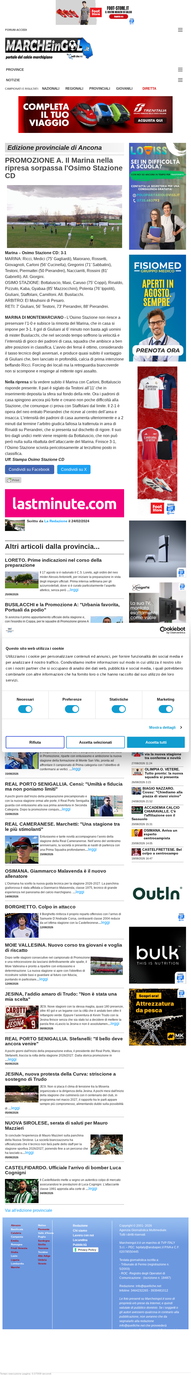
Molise (42, 1225)
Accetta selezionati (95, 742)
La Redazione (56, 521)
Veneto (42, 1263)
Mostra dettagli (162, 727)
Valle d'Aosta (46, 1233)
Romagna (16, 1244)
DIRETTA (149, 88)
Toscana (43, 1248)
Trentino (43, 1252)
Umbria (42, 1259)
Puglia (42, 1236)
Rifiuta (35, 742)
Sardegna (44, 1240)
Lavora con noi (83, 1235)
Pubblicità (80, 1245)
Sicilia (42, 1244)
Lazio (14, 1255)
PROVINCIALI (99, 88)
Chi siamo (80, 1230)
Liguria (15, 1259)
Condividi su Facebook (29, 469)
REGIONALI (74, 88)
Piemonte (43, 1229)
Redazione (80, 1225)
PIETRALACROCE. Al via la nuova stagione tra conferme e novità (163, 754)
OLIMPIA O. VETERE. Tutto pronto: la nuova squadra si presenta (164, 773)
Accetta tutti (156, 742)
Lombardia (17, 1263)
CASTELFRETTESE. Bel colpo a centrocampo (162, 851)
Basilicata (17, 1229)
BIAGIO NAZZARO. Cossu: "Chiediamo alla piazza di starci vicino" (163, 792)
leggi (74, 590)
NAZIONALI (50, 88)
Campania (17, 1236)
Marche (15, 1267)
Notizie (19, 80)
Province (21, 70)
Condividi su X (74, 469)
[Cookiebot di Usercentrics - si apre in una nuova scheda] (163, 630)
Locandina (80, 1240)
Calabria (16, 1233)
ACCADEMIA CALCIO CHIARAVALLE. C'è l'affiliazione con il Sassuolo (156, 813)
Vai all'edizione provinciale (28, 1210)
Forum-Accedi (22, 29)
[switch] (72, 709)
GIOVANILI (124, 88)
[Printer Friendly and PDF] (13, 480)
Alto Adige (44, 1255)
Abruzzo (16, 1225)
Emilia (15, 1240)
